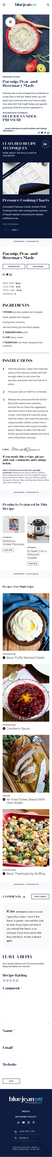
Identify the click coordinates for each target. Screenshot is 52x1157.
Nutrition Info (14, 266)
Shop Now (8, 550)
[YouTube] (23, 1122)
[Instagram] (28, 1122)
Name (9, 1031)
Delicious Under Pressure (13, 542)
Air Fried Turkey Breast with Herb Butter (26, 801)
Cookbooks (7, 537)
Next (14, 230)
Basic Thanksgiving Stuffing (26, 873)
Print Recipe (38, 266)
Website (10, 1064)
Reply (9, 941)
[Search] (48, 4)
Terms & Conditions (20, 1149)
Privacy (35, 1147)
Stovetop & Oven (9, 654)
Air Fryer (6, 796)
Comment (12, 988)
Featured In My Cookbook (19, 117)
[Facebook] (18, 1122)
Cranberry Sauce (18, 728)
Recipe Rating (15, 975)
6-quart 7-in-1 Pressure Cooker (36, 554)
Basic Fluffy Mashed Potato (26, 657)
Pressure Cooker (11, 77)
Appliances (31, 547)
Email (8, 1047)
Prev (7, 230)
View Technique (11, 224)
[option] (26, 197)
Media (26, 1111)
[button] (4, 4)
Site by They (35, 1149)
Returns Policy (26, 1117)
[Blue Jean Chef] (19, 4)
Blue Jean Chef (23, 1147)
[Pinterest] (33, 1122)
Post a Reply (40, 897)
